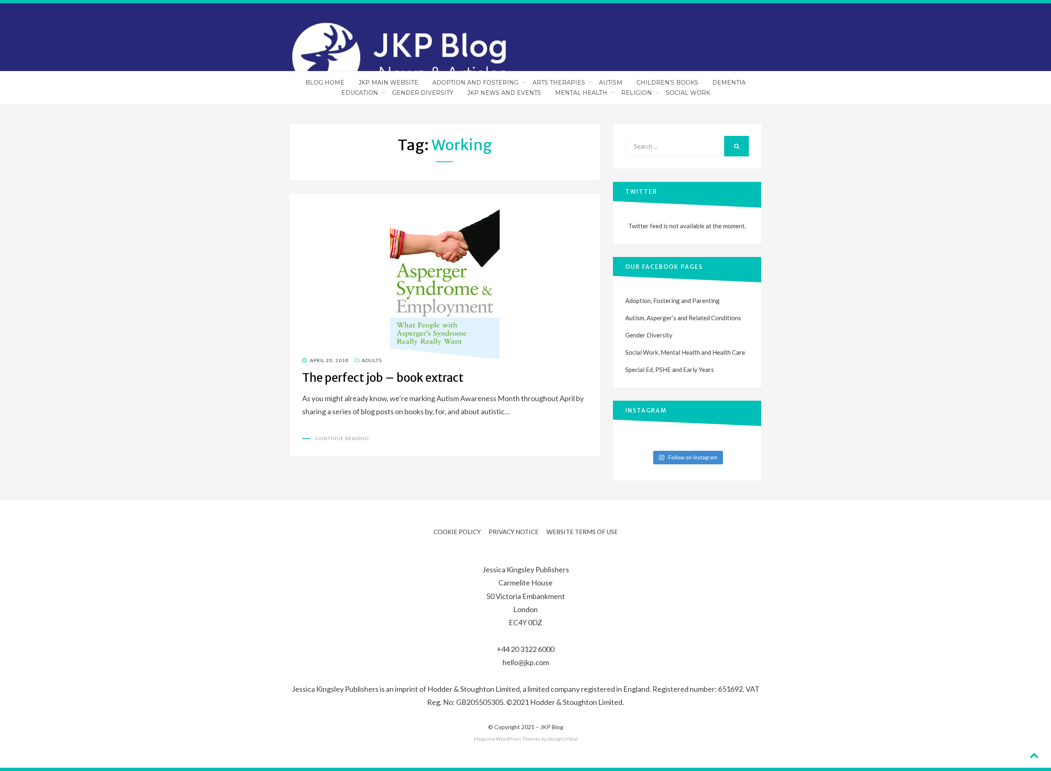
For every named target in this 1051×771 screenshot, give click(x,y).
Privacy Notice (514, 531)
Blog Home (324, 82)
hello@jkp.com (526, 662)
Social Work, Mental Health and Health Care (685, 352)
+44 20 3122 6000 (525, 649)
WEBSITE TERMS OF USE (582, 531)
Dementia (729, 82)
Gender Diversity (422, 92)
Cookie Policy (457, 531)
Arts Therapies (558, 82)
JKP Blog (551, 726)
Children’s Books (667, 82)
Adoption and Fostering (475, 82)
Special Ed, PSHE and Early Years (669, 369)
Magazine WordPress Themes (507, 739)
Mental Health (581, 92)
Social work (688, 92)
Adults (372, 360)
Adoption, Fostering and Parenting (672, 300)
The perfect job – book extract (383, 377)
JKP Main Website (388, 82)
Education (359, 92)
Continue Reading (342, 438)
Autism (610, 82)
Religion (636, 92)
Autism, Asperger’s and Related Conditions (683, 317)
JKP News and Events (504, 92)
